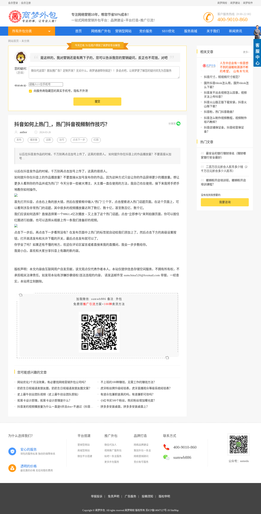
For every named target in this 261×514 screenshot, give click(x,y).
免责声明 (113, 496)
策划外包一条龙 (142, 450)
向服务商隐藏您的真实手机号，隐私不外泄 (61, 90)
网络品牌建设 (141, 444)
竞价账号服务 (141, 462)
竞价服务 (145, 31)
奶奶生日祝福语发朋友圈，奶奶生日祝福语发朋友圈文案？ (54, 388)
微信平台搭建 (84, 456)
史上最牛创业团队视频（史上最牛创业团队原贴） (48, 394)
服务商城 (190, 31)
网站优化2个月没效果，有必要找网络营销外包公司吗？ (52, 382)
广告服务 (130, 496)
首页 (78, 31)
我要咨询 (225, 202)
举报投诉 (96, 496)
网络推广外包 (101, 31)
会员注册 (26, 3)
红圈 (96, 139)
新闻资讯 (235, 31)
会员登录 (13, 3)
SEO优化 (168, 31)
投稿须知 (147, 496)
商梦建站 (235, 3)
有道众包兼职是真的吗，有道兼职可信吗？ (128, 394)
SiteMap (174, 510)
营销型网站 (123, 31)
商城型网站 (83, 450)
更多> (246, 52)
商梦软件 (248, 3)
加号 (61, 139)
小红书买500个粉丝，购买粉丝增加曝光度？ (128, 400)
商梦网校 (222, 3)
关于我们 (213, 31)
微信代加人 (110, 444)
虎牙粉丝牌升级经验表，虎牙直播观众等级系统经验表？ (136, 388)
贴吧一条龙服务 (113, 456)
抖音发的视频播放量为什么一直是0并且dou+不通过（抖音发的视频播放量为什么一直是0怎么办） (78, 406)
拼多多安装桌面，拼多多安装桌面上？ (125, 406)
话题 (48, 139)
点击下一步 (79, 139)
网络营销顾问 (141, 456)
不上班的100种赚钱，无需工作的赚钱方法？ (128, 382)
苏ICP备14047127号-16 (158, 510)
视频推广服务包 (113, 450)
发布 (19, 139)
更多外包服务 (111, 462)
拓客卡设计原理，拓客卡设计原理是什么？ (44, 400)
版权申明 (164, 496)
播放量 (33, 139)
